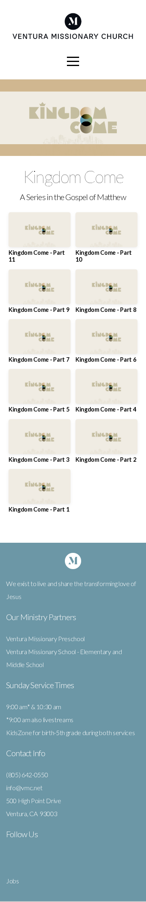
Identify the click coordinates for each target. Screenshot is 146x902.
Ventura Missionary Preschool (45, 638)
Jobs (12, 881)
